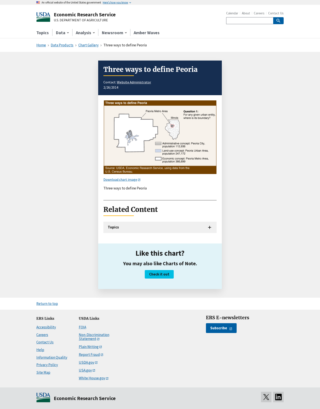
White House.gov (92, 378)
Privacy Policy (47, 364)
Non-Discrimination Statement (94, 336)
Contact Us (276, 13)
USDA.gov (86, 362)
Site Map (43, 372)
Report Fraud (89, 354)
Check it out (159, 274)
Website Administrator (134, 82)
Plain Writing (89, 346)
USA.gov (85, 370)
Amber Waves (147, 32)
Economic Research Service (85, 14)
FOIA (82, 327)
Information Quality (51, 357)
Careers (259, 13)
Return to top (47, 303)
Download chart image (120, 179)
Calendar (232, 13)
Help (40, 349)
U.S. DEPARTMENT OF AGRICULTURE (81, 20)
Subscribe (218, 328)
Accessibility (46, 327)
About (246, 13)
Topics (42, 32)
